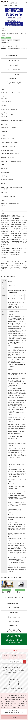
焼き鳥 (9, 667)
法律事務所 (20, 672)
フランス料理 (10, 669)
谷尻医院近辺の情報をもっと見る (14, 597)
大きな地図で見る (15, 70)
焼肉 (19, 667)
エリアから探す (6, 656)
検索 (24, 662)
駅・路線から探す (14, 656)
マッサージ (11, 670)
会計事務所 (15, 672)
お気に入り (20, 688)
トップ (2, 5)
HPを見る (13, 65)
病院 (5, 6)
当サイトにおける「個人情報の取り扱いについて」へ (14, 711)
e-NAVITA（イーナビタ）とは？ (9, 688)
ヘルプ (10, 690)
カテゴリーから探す (22, 656)
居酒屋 (3, 667)
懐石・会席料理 (15, 667)
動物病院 (9, 672)
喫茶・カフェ (21, 669)
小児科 (5, 672)
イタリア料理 (4, 669)
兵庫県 (5, 5)
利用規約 (15, 690)
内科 (8, 6)
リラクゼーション (5, 670)
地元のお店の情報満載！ (14, 639)
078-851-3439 (15, 60)
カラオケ (16, 670)
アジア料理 (16, 669)
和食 (6, 667)
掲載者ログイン (5, 674)
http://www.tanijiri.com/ (13, 311)
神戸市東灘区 (10, 5)
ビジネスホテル (22, 670)
